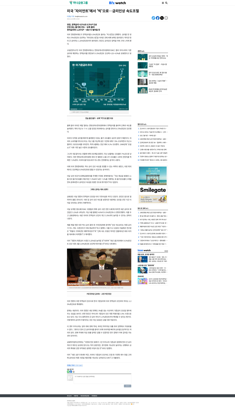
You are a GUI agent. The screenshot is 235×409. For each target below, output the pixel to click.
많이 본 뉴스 (142, 124)
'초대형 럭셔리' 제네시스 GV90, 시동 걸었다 (153, 160)
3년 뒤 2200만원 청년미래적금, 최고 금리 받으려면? (164, 279)
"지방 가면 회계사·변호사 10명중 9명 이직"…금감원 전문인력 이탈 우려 (162, 237)
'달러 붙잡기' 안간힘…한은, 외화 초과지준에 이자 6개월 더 (166, 257)
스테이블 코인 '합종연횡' (146, 265)
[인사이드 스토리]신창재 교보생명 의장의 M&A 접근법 (156, 233)
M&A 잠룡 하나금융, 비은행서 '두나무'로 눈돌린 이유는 (165, 272)
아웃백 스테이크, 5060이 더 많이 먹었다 (152, 146)
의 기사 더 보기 (75, 365)
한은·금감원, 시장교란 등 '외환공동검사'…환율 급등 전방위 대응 (167, 261)
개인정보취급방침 (84, 396)
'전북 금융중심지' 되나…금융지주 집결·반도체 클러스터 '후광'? (159, 223)
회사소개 (69, 396)
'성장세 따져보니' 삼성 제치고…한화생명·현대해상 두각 (157, 240)
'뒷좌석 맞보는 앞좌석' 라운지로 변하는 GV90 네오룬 (156, 156)
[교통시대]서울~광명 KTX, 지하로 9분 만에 (153, 149)
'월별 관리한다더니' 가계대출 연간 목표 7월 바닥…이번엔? (158, 244)
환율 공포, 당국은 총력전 (146, 254)
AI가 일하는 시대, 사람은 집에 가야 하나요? (153, 219)
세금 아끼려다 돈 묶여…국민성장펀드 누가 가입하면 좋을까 (166, 281)
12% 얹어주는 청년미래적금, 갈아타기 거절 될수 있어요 (165, 283)
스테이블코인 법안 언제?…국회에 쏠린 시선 (161, 268)
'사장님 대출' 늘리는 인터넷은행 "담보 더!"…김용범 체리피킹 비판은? (161, 230)
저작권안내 (94, 396)
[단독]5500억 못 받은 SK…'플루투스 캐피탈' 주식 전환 (157, 142)
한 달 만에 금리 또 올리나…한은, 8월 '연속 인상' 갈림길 (157, 216)
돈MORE (141, 276)
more (166, 251)
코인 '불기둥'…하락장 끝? (148, 135)
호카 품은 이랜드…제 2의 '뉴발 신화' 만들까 (153, 153)
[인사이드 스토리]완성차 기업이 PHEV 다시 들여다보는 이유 (158, 128)
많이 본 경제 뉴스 (143, 208)
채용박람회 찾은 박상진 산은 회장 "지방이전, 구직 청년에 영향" (159, 226)
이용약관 (76, 396)
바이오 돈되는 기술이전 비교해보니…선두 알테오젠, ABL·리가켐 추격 (161, 132)
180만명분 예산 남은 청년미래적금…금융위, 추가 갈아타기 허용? (160, 139)
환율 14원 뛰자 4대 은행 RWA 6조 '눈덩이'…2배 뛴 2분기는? (166, 259)
